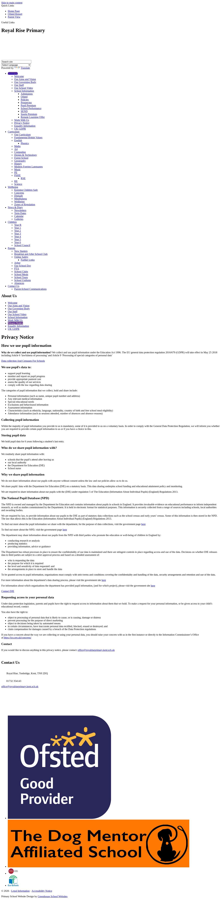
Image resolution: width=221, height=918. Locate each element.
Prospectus (26, 102)
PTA (16, 268)
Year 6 (17, 242)
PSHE (17, 175)
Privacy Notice (21, 123)
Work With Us (21, 120)
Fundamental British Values (28, 137)
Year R (17, 225)
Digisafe (18, 195)
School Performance (31, 108)
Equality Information (24, 125)
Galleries (18, 219)
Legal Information (20, 891)
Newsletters (20, 210)
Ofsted (24, 96)
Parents (11, 248)
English (18, 140)
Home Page (14, 11)
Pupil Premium (28, 105)
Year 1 (17, 227)
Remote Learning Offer (33, 117)
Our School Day (22, 265)
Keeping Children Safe (26, 190)
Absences (19, 283)
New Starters (21, 251)
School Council (22, 245)
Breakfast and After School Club (31, 254)
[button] (15, 22)
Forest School (21, 158)
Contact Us (13, 286)
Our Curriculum (22, 134)
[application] (110, 700)
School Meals (21, 274)
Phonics (25, 143)
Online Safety (21, 257)
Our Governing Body (25, 82)
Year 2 (17, 230)
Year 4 (17, 236)
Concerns (19, 192)
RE (16, 181)
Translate (25, 68)
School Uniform (22, 280)
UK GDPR (20, 128)
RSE (23, 178)
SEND (24, 111)
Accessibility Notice (42, 891)
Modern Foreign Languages (28, 166)
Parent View (14, 17)
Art (16, 149)
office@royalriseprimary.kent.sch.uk (96, 650)
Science (18, 184)
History (18, 163)
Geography (20, 160)
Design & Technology (25, 155)
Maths (17, 146)
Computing (20, 152)
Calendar (18, 216)
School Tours (21, 277)
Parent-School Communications (30, 289)
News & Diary (15, 207)
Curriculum (13, 131)
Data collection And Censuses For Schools (23, 360)
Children (12, 222)
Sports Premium (29, 114)
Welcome (19, 76)
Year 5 (17, 239)
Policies (25, 99)
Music (17, 169)
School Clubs (21, 271)
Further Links (28, 259)
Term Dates (20, 213)
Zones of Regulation (24, 204)
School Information (24, 91)
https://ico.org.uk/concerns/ (17, 637)
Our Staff (19, 85)
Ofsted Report (15, 14)
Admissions (27, 93)
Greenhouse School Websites (52, 896)
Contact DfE (7, 591)
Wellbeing (13, 187)
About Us (13, 73)
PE (15, 172)
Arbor (17, 262)
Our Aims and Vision (25, 79)
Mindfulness (20, 198)
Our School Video (23, 88)
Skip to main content (11, 2)
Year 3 (17, 233)
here (143, 524)
